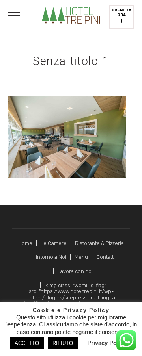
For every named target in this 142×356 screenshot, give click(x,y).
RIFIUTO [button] (62, 343)
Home (25, 243)
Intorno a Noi (51, 257)
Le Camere (54, 243)
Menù (81, 257)
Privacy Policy (106, 342)
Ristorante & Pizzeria (99, 243)
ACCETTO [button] (27, 343)
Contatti (105, 257)
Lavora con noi (75, 271)
